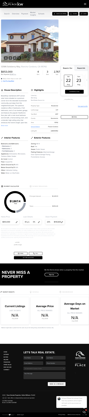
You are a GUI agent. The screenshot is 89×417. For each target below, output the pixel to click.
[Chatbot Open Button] (84, 412)
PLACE (33, 395)
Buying (6, 357)
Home (5, 352)
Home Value (7, 364)
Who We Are (7, 367)
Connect (6, 369)
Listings (6, 354)
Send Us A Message (57, 384)
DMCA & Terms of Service (74, 414)
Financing (7, 362)
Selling (6, 359)
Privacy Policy (61, 414)
